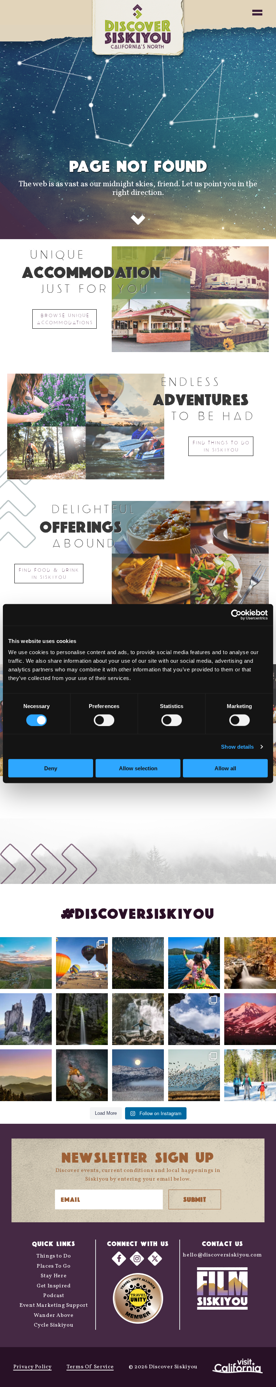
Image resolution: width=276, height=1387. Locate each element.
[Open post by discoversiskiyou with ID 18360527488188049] (250, 1075)
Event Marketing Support (53, 1305)
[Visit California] (237, 1367)
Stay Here (53, 1276)
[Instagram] (136, 1258)
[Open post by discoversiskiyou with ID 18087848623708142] (138, 1019)
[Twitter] (154, 1258)
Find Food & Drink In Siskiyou (48, 573)
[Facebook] (118, 1258)
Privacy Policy (32, 1367)
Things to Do (53, 1256)
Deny (50, 768)
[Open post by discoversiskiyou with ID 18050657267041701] (138, 1075)
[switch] (104, 720)
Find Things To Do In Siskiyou (220, 446)
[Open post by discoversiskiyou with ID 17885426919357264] (250, 963)
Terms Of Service (90, 1367)
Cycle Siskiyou (53, 1325)
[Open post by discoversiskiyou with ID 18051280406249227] (194, 1019)
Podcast (53, 1296)
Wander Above (54, 1315)
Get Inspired (54, 1286)
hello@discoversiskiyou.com (222, 1255)
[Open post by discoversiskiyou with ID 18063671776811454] (26, 1075)
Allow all (225, 768)
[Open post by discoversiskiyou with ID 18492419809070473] (138, 963)
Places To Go (54, 1266)
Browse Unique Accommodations (64, 319)
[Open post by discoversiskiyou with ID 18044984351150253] (250, 1019)
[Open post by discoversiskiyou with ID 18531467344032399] (26, 963)
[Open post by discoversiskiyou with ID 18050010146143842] (82, 1075)
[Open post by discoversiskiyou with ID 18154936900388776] (82, 963)
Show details (237, 746)
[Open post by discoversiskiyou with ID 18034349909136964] (194, 1075)
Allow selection (138, 768)
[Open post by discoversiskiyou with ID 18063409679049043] (194, 963)
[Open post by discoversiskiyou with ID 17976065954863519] (82, 1019)
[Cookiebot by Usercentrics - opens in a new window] (236, 614)
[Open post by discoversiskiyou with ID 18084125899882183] (26, 1019)
